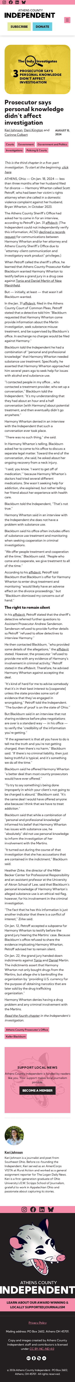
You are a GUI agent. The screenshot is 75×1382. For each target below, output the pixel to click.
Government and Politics (52, 144)
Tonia (38, 960)
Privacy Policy (38, 1323)
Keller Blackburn (16, 1036)
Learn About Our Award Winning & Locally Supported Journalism (37, 1305)
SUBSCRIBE (19, 27)
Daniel (53, 960)
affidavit (52, 223)
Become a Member (37, 1090)
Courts (10, 144)
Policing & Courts (37, 150)
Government (26, 144)
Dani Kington (33, 130)
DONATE (42, 27)
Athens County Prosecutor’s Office (27, 1029)
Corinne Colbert (16, 135)
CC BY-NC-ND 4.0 (42, 1349)
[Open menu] (67, 20)
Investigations (14, 150)
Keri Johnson (13, 130)
